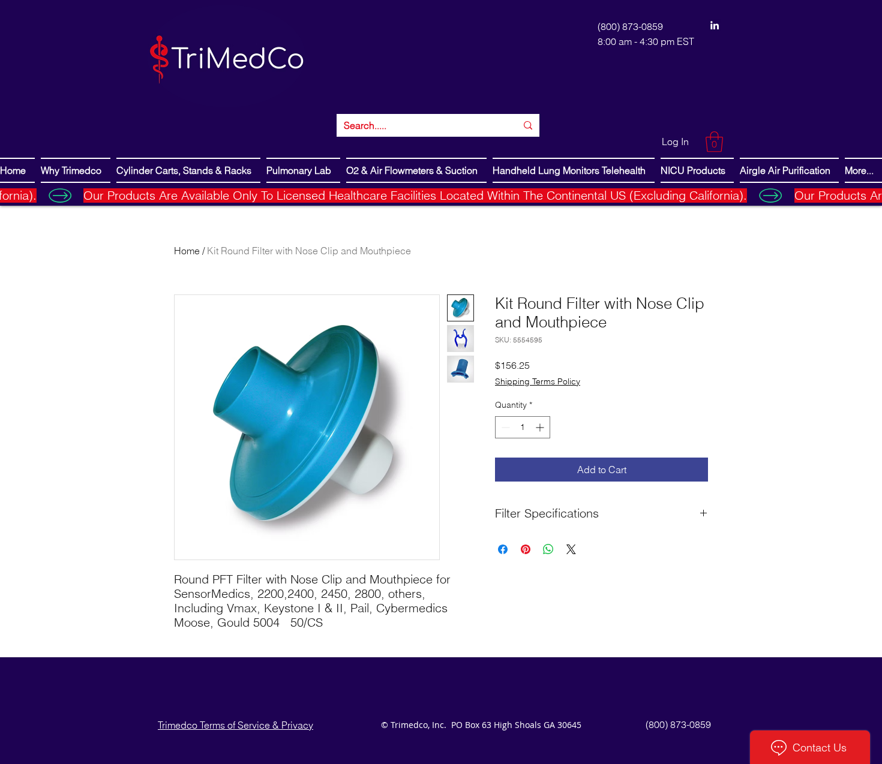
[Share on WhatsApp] (548, 549)
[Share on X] (571, 549)
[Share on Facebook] (503, 549)
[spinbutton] (522, 427)
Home (187, 251)
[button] (714, 141)
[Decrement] (504, 427)
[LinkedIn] (715, 25)
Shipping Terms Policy (537, 381)
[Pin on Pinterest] (525, 549)
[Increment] (540, 427)
